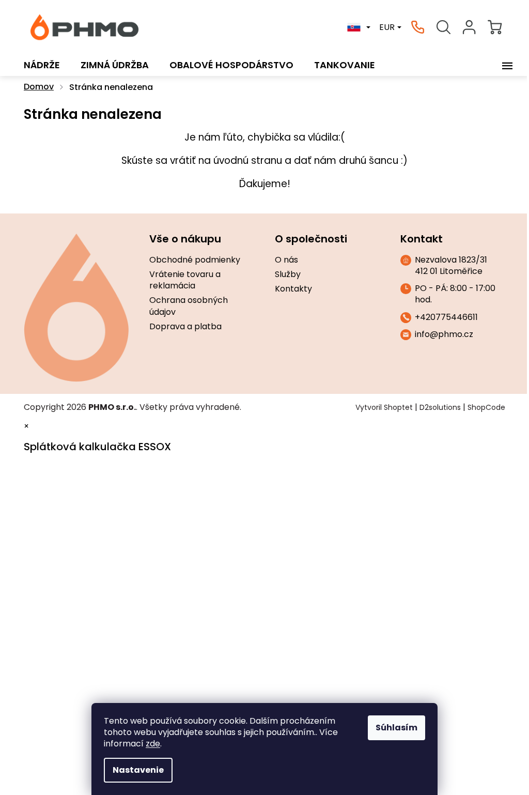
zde (153, 744)
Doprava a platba (185, 326)
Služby (288, 274)
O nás (286, 260)
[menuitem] (41, 65)
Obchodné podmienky (194, 260)
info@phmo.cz (444, 334)
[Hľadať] (443, 27)
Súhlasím (396, 727)
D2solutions (440, 407)
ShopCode (486, 407)
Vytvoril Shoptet (384, 407)
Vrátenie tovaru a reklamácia (185, 280)
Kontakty (293, 289)
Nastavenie (138, 770)
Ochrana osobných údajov (188, 306)
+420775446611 (446, 317)
